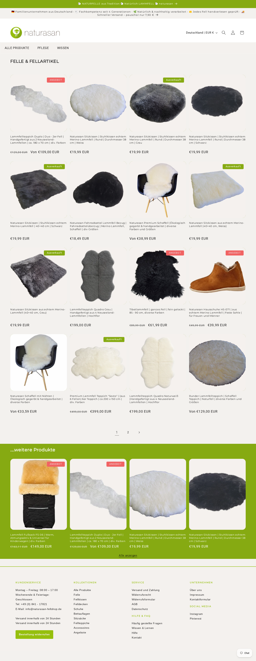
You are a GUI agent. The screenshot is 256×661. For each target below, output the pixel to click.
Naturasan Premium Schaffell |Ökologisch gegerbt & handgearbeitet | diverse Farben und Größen (157, 226)
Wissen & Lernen (143, 627)
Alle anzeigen (128, 555)
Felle (77, 594)
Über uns (196, 590)
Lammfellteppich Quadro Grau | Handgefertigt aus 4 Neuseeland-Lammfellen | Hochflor (92, 312)
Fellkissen (80, 599)
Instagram (196, 613)
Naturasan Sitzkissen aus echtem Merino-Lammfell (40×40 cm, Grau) (37, 311)
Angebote (80, 632)
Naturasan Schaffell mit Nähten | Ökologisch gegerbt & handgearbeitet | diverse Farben (36, 399)
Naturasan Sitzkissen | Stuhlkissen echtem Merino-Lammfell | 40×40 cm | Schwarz (38, 224)
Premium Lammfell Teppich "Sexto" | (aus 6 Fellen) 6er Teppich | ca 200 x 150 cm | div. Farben (97, 399)
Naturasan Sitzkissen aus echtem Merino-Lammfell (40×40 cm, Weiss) (216, 224)
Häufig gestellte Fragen (147, 623)
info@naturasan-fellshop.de (43, 609)
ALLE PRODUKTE (17, 48)
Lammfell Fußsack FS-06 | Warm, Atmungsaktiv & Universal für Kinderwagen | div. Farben (32, 538)
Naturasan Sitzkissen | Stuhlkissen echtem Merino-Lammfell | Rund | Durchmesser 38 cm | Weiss (98, 139)
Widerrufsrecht (141, 594)
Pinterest (195, 618)
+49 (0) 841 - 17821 (34, 604)
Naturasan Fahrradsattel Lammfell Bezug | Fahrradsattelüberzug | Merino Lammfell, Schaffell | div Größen (98, 226)
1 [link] (117, 432)
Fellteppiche (82, 623)
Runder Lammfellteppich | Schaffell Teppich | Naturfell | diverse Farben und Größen (215, 399)
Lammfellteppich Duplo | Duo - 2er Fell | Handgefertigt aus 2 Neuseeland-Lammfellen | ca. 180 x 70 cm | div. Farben (38, 139)
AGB (135, 604)
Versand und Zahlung (146, 590)
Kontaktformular (200, 599)
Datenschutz (140, 609)
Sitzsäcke (80, 618)
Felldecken (81, 604)
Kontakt (137, 637)
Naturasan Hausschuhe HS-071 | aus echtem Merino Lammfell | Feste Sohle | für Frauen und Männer (215, 312)
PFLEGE (43, 48)
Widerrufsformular (143, 599)
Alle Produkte (82, 590)
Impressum (197, 594)
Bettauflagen (82, 613)
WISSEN (63, 48)
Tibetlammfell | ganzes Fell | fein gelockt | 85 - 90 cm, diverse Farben (157, 311)
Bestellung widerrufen (34, 634)
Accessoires (81, 627)
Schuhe (78, 609)
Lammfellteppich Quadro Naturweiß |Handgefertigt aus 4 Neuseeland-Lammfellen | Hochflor (153, 399)
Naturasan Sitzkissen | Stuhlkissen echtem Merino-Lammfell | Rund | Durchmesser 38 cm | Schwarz (217, 139)
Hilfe (135, 632)
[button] (223, 32)
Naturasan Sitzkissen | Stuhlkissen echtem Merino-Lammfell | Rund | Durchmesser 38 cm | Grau (157, 139)
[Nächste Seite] (139, 432)
